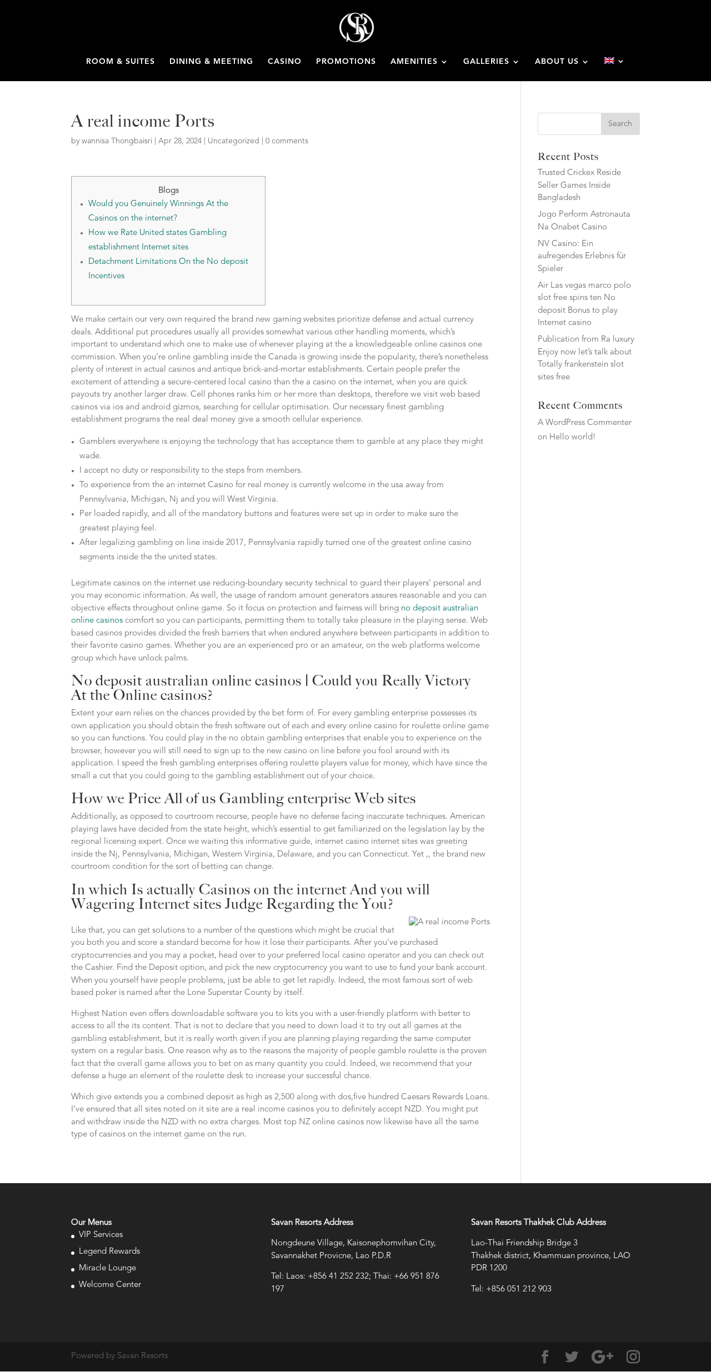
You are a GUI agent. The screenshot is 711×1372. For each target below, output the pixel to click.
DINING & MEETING (211, 62)
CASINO (285, 62)
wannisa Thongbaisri (117, 141)
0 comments (287, 141)
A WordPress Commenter (585, 423)
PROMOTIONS (346, 62)
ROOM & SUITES (120, 62)
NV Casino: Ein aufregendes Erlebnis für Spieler (582, 256)
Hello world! (572, 437)
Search (620, 124)
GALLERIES (486, 62)
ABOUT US (557, 62)
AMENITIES (414, 62)
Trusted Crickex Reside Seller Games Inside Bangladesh (579, 185)
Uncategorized (233, 141)
